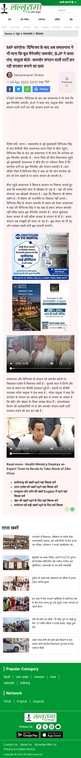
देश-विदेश (25, 19)
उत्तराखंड (27, 27)
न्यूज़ (18, 33)
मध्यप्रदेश (56, 27)
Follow (44, 89)
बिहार (36, 27)
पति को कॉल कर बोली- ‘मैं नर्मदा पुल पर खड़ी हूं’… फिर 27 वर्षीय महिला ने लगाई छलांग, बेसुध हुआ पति (55, 623)
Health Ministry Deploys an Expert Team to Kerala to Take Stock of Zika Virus (39, 468)
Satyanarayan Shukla (29, 75)
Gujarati (38, 701)
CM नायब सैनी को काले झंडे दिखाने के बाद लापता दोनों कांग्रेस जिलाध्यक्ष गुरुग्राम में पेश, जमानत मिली (53, 643)
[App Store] (51, 734)
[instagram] (51, 726)
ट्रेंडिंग (57, 19)
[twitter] (45, 726)
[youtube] (58, 726)
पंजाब (77, 27)
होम (9, 19)
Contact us (11, 744)
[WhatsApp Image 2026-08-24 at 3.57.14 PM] (40, 330)
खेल (71, 19)
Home (8, 33)
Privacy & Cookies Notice (19, 749)
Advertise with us (45, 744)
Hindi (7, 701)
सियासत (39, 33)
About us (26, 744)
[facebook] (38, 726)
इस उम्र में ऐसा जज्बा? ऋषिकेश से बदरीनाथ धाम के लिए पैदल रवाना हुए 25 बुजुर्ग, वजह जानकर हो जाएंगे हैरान (55, 602)
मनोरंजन (41, 19)
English (22, 701)
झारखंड (45, 27)
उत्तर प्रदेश (14, 27)
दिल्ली (4, 27)
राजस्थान (39, 677)
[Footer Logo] (40, 717)
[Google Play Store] (27, 734)
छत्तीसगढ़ (67, 27)
